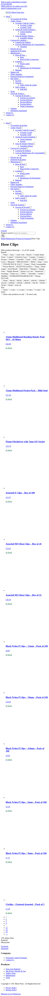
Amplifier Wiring (26, 38)
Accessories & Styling (18, 19)
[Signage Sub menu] (22, 83)
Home (3, 239)
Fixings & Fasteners (23, 239)
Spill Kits (23, 89)
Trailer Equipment (27, 106)
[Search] (3, 236)
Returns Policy (11, 990)
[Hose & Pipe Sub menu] (26, 55)
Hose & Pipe (20, 55)
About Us (9, 113)
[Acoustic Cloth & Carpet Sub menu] (35, 23)
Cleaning (23, 47)
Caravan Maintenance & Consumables (29, 44)
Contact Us (10, 115)
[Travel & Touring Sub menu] (24, 94)
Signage (18, 83)
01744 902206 (6, 4)
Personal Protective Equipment (22, 76)
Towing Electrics (26, 100)
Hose (22, 57)
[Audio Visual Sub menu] (21, 21)
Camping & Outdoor (23, 42)
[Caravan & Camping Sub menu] (27, 148)
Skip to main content (8, 2)
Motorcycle (14, 72)
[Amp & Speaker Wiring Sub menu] (34, 36)
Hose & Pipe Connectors (29, 59)
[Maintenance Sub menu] (21, 53)
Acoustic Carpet (26, 25)
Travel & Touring (17, 94)
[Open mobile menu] (2, 119)
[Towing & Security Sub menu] (31, 96)
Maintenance (15, 53)
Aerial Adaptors (26, 32)
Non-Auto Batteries (13, 969)
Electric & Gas (16, 49)
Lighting (18, 62)
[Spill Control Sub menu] (26, 87)
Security (18, 81)
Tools (12, 91)
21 (7, 928)
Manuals (18, 70)
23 (7, 932)
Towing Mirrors (26, 102)
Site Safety (14, 79)
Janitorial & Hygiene (18, 51)
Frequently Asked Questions (16, 958)
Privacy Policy (11, 988)
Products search (7, 233)
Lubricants (19, 66)
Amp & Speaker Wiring (24, 36)
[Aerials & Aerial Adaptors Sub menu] (36, 30)
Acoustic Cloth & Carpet (24, 23)
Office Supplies (16, 74)
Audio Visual (15, 21)
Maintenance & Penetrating (30, 68)
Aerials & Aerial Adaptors (25, 30)
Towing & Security (22, 96)
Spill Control (20, 87)
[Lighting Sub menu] (23, 62)
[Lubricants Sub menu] (24, 66)
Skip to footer (21, 2)
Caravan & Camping (18, 40)
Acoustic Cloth (25, 27)
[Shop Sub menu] (11, 16)
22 (7, 930)
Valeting (13, 108)
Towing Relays (25, 104)
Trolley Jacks (11, 973)
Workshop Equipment (18, 111)
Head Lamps (25, 64)
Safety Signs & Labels (28, 85)
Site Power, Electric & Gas (16, 971)
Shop (8, 17)
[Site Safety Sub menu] (19, 79)
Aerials (22, 34)
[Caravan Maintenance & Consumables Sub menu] (45, 45)
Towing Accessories (27, 98)
